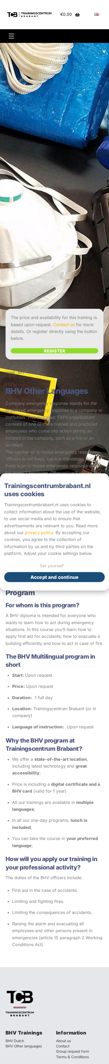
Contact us (64, 324)
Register (54, 350)
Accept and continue (54, 577)
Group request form (72, 1051)
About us (63, 1041)
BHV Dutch (15, 1041)
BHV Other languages (24, 1046)
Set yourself (52, 566)
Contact (62, 1046)
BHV (21, 373)
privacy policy (39, 532)
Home (10, 373)
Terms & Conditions (72, 1057)
